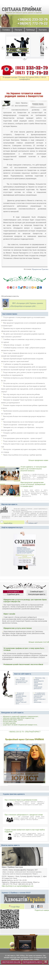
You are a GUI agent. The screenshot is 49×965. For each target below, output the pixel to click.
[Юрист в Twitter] (35, 907)
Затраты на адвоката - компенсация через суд (18, 425)
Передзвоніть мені (32, 962)
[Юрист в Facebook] (38, 907)
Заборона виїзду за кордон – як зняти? (16, 345)
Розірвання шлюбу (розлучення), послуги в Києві (23, 664)
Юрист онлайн (9, 614)
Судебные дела (13, 594)
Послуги (18, 30)
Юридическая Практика (40, 269)
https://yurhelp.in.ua (9, 886)
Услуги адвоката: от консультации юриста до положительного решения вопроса (34, 469)
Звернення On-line (11, 962)
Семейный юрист (37, 592)
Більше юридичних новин (38, 460)
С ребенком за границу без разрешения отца (18, 364)
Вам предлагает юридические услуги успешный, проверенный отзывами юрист (33, 484)
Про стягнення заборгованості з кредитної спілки (24, 815)
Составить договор (9, 723)
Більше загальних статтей (39, 642)
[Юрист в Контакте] (32, 907)
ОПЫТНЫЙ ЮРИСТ (32, 732)
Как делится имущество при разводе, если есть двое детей (23, 397)
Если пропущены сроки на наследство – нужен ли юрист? (22, 438)
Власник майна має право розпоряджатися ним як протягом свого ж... (21, 681)
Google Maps (15, 907)
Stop (24, 58)
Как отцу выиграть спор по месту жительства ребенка (21, 394)
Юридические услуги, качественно (18, 628)
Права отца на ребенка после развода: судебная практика (22, 455)
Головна (6, 30)
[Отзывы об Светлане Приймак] (6, 510)
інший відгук (8, 523)
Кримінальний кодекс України (13, 720)
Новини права (37, 104)
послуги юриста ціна (10, 721)
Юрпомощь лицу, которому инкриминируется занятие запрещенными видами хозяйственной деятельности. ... (39, 683)
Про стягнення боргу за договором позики (21, 800)
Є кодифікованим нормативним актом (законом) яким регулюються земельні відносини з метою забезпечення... (40, 697)
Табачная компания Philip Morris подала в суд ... (19, 718)
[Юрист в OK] (41, 907)
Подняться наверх (42, 910)
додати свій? (32, 523)
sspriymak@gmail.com (25, 886)
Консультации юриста (36, 594)
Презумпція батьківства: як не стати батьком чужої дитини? (23, 422)
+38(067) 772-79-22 (32, 23)
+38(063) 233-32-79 (32, 19)
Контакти (43, 30)
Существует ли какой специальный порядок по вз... (20, 725)
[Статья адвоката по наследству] (18, 47)
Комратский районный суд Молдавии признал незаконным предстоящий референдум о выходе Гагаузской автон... (21, 698)
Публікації (30, 30)
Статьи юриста (13, 592)
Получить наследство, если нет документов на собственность (24, 383)
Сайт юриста (11, 955)
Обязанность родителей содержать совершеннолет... (21, 716)
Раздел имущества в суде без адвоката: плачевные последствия (24, 441)
